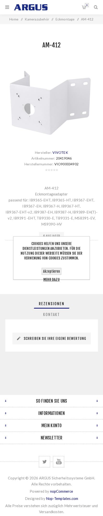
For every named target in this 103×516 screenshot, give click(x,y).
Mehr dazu (51, 279)
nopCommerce (61, 491)
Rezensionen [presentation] (51, 303)
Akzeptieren (51, 271)
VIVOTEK (60, 152)
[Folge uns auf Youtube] (58, 461)
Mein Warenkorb (86, 5)
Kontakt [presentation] (51, 314)
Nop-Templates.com (62, 498)
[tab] (51, 304)
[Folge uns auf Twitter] (44, 461)
